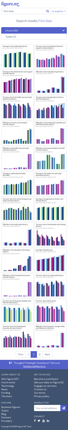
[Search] (47, 11)
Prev (20, 354)
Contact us (40, 389)
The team (6, 396)
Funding (5, 392)
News (4, 389)
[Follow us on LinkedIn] (48, 420)
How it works (8, 382)
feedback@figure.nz (34, 366)
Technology (7, 385)
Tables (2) (10, 36)
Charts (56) (11, 30)
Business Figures (10, 407)
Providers (6, 420)
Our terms (39, 392)
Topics (5, 410)
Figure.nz (10, 4)
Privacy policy (41, 396)
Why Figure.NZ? (10, 378)
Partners (6, 417)
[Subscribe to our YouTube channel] (43, 420)
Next (47, 354)
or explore (58, 11)
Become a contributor (46, 378)
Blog (3, 414)
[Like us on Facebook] (35, 420)
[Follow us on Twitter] (39, 420)
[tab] (34, 30)
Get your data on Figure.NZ (49, 382)
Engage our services (45, 385)
